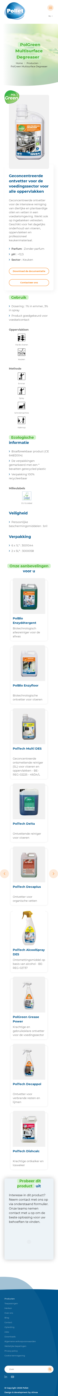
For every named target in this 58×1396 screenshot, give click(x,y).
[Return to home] (22, 11)
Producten (32, 63)
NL (49, 16)
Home (19, 63)
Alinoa (34, 1392)
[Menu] (50, 8)
